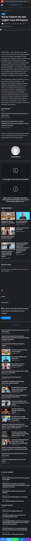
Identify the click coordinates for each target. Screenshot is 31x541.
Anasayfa (5, 10)
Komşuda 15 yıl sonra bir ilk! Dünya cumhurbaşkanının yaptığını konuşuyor (19, 389)
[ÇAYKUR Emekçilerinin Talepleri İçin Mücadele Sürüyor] (6, 411)
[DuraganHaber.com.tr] (15, 5)
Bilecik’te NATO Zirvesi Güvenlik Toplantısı (7, 237)
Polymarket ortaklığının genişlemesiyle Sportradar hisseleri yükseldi (13, 382)
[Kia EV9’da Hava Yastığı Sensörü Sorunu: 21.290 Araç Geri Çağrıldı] (6, 419)
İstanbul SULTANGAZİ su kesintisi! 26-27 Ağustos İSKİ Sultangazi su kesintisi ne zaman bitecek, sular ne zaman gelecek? (22, 247)
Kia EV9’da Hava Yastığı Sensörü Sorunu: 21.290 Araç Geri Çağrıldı (20, 418)
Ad (2, 290)
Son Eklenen (15, 325)
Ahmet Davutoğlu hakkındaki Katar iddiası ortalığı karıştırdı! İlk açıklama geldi (20, 441)
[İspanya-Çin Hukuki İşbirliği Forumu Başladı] (8, 216)
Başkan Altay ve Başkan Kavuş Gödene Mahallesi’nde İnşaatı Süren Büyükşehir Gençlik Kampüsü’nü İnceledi (15, 123)
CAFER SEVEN (7, 23)
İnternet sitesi (4, 302)
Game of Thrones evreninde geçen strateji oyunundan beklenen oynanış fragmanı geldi (15, 448)
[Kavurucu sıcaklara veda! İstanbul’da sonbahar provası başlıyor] (8, 246)
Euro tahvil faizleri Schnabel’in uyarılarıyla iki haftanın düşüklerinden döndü (15, 396)
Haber (9, 10)
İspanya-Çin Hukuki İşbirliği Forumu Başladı (8, 222)
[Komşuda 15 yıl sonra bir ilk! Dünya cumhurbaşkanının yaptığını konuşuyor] (6, 390)
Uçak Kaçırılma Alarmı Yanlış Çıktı (22, 228)
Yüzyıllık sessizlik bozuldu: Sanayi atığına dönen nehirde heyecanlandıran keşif (20, 433)
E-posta (3, 296)
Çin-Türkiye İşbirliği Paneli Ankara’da (21, 222)
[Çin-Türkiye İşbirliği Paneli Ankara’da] (23, 216)
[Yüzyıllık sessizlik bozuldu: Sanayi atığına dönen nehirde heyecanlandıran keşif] (6, 434)
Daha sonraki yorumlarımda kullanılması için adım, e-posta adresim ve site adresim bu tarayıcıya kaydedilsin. (14, 311)
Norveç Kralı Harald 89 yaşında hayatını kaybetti (16, 1)
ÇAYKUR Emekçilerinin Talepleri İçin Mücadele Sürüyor (18, 410)
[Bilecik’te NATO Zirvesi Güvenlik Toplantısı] (8, 231)
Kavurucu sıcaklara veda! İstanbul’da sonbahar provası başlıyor (6, 254)
